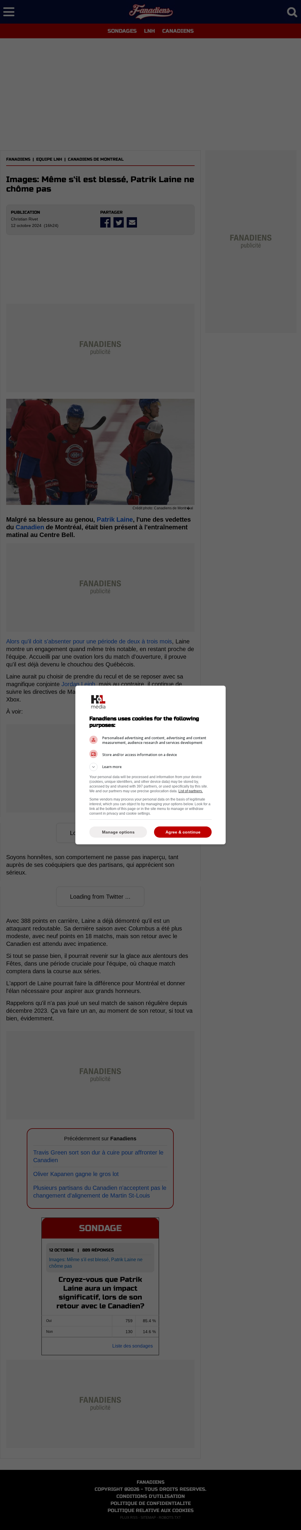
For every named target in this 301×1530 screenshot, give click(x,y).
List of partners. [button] (190, 791)
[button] (150, 767)
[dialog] (150, 765)
